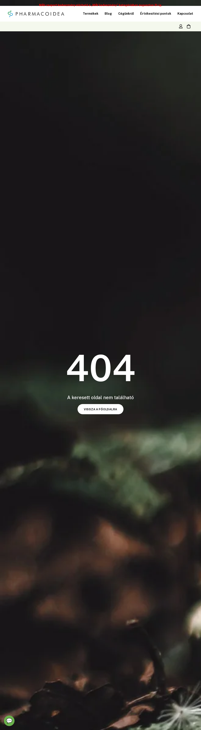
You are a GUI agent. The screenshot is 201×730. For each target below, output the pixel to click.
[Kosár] (188, 26)
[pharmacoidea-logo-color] (36, 13)
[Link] (181, 26)
